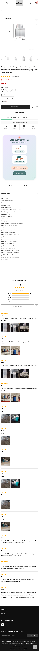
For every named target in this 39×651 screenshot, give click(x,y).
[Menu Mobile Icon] (2, 3)
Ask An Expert (25, 186)
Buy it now (19, 113)
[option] (19, 33)
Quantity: (3, 95)
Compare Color (33, 49)
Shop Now (19, 173)
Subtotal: (3, 101)
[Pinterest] (2, 624)
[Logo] (19, 3)
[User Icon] (31, 3)
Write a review (17, 306)
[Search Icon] (7, 3)
